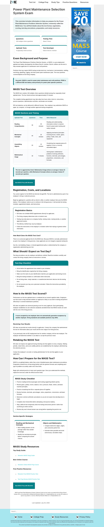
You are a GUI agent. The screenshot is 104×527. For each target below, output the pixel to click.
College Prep (43, 2)
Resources (84, 2)
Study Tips (55, 2)
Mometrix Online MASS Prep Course (28, 464)
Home (20, 517)
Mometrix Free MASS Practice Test (28, 474)
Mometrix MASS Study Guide (26, 455)
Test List (32, 2)
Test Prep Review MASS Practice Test (29, 479)
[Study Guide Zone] (13, 2)
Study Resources (61, 517)
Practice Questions (70, 2)
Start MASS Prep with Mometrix (24, 182)
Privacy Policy (84, 517)
